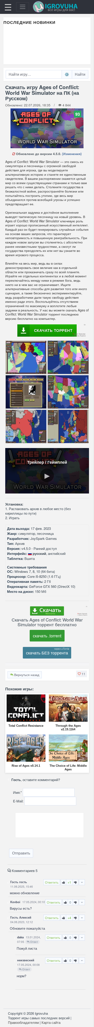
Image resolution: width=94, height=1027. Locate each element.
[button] (81, 674)
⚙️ (67, 74)
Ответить (51, 882)
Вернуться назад (26, 674)
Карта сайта (51, 1022)
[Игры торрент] (61, 7)
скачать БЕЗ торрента (47, 653)
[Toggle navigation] (22, 6)
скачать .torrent (47, 636)
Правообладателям (23, 1022)
